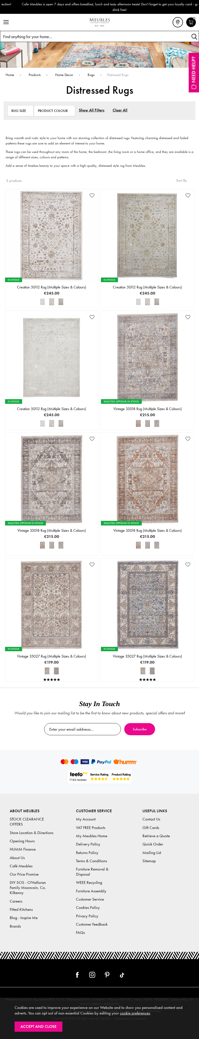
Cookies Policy (88, 907)
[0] (191, 26)
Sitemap (149, 860)
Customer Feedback (92, 924)
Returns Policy (87, 852)
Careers (16, 901)
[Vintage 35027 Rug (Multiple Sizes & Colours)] (47, 671)
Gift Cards (150, 827)
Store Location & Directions (31, 832)
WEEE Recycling (89, 882)
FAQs (80, 932)
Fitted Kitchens (21, 909)
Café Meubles (21, 866)
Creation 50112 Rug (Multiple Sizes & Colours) (51, 287)
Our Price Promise (24, 874)
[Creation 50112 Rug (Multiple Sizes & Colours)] (42, 301)
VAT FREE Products (90, 827)
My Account (86, 819)
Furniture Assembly (91, 891)
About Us (17, 857)
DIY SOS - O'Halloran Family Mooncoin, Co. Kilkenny (28, 887)
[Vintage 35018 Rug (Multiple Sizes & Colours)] (138, 423)
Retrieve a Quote (156, 835)
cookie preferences (135, 1013)
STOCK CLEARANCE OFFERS (27, 822)
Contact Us (151, 819)
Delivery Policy (88, 844)
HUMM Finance (23, 849)
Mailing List (151, 852)
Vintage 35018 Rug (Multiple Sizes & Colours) (147, 408)
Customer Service (90, 899)
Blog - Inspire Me (24, 917)
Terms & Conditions (91, 860)
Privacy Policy (87, 916)
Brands (15, 926)
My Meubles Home (91, 835)
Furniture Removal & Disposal (92, 872)
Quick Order (152, 844)
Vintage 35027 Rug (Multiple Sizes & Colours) (51, 656)
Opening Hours (22, 841)
